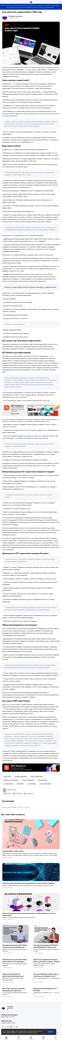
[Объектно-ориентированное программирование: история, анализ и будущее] (31, 872)
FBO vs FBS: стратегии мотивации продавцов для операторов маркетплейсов (13, 990)
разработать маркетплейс (11, 780)
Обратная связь (6, 1021)
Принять (50, 1031)
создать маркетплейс (28, 780)
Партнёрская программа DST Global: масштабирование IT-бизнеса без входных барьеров (45, 947)
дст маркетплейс (8, 783)
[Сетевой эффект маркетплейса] (31, 834)
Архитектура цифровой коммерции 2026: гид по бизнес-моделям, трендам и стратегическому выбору (46, 962)
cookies (13, 1031)
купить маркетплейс (45, 783)
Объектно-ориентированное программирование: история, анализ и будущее (28, 883)
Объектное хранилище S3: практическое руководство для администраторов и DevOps (12, 976)
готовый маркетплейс (21, 776)
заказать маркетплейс (37, 776)
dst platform (20, 783)
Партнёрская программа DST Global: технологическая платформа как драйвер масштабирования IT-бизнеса (15, 947)
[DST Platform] (31, 409)
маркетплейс (7, 776)
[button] (56, 1037)
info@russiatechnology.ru (9, 1015)
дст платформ (32, 783)
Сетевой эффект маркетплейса (13, 851)
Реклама (57, 764)
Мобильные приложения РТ (10, 1008)
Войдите (4, 807)
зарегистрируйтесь (12, 807)
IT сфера (4, 857)
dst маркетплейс (42, 780)
